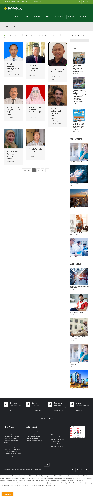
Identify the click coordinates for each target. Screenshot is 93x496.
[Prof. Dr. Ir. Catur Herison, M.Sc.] (57, 54)
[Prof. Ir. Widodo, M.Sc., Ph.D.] (35, 137)
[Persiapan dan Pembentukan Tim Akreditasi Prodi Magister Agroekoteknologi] (79, 58)
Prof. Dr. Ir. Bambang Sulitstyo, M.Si (13, 66)
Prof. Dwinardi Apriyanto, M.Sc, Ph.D (13, 109)
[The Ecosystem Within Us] (79, 379)
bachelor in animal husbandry (12, 449)
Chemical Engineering (76, 161)
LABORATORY (59, 16)
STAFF (48, 16)
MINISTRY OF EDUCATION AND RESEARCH (16, 1)
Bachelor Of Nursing (75, 257)
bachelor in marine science (12, 445)
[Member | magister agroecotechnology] (13, 8)
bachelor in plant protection (12, 436)
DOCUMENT (71, 16)
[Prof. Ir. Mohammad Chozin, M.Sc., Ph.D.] (57, 95)
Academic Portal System (33, 431)
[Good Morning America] (79, 303)
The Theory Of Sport (76, 232)
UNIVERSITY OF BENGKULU (37, 1)
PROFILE (26, 16)
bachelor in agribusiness (11, 434)
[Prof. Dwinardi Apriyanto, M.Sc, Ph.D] (13, 94)
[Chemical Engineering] (79, 152)
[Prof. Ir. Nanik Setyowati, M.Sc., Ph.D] (13, 138)
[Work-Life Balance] (79, 198)
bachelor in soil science (11, 438)
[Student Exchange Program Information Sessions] (79, 327)
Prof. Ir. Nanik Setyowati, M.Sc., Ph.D (12, 153)
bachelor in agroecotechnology (13, 431)
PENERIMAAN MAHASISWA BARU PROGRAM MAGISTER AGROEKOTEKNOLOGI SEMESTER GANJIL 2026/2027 (79, 125)
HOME (17, 16)
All (4, 35)
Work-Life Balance (75, 208)
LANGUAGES (83, 16)
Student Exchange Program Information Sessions (78, 337)
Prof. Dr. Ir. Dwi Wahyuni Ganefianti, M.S (35, 109)
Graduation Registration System (35, 434)
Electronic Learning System (34, 436)
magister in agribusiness (11, 451)
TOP (47, 464)
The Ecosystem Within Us (77, 389)
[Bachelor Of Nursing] (79, 247)
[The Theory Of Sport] (79, 223)
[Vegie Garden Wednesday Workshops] (79, 353)
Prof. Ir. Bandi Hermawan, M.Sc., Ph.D (34, 68)
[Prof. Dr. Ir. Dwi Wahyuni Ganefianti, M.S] (35, 94)
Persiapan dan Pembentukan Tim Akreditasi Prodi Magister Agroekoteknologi (78, 68)
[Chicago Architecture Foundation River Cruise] (79, 276)
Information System (75, 183)
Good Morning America (76, 312)
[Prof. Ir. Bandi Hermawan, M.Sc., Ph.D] (35, 52)
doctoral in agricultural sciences (13, 458)
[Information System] (79, 174)
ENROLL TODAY (46, 419)
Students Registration (32, 438)
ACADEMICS (37, 16)
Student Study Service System (34, 440)
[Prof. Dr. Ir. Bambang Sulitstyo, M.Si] (13, 51)
